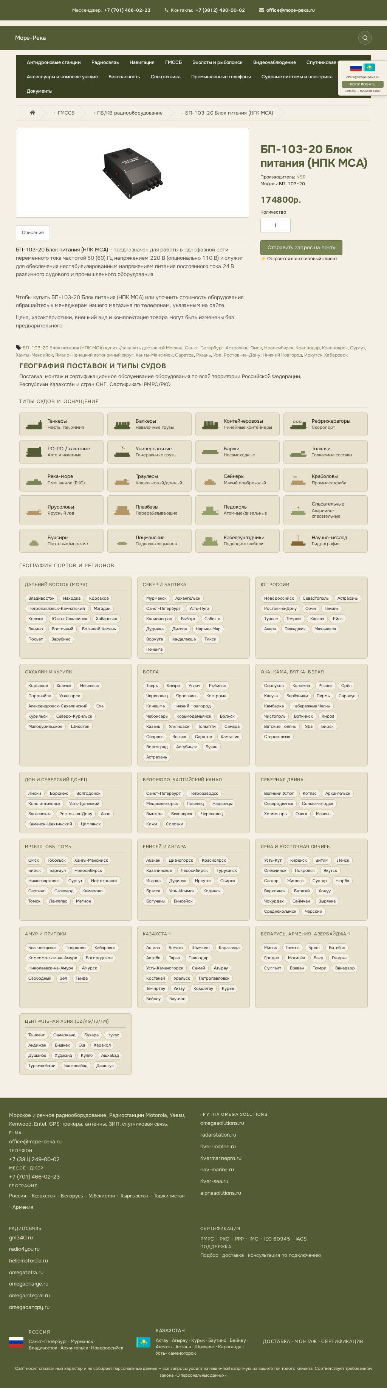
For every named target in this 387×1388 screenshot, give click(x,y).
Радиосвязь (105, 62)
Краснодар (307, 348)
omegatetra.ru (26, 1272)
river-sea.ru (214, 1181)
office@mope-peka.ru (362, 77)
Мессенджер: (111, 10)
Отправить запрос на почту (302, 247)
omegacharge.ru (28, 1283)
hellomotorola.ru (28, 1260)
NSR (301, 177)
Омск (256, 348)
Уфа (217, 355)
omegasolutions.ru (222, 1123)
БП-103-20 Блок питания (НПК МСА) (229, 113)
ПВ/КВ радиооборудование (130, 113)
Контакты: (208, 10)
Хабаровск (335, 355)
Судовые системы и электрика (297, 77)
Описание (33, 233)
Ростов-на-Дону (242, 355)
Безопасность (124, 77)
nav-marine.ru (217, 1169)
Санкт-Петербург (204, 348)
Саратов (184, 355)
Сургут (357, 348)
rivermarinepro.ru (220, 1158)
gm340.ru (21, 1237)
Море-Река (30, 38)
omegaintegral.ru (29, 1295)
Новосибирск (278, 348)
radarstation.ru (218, 1134)
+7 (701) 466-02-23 (34, 1176)
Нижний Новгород (282, 355)
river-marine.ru (218, 1146)
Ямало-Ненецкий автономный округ (94, 355)
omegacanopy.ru (29, 1307)
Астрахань (237, 348)
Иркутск (313, 355)
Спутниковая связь (329, 62)
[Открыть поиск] (365, 38)
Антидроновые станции (54, 62)
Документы (40, 91)
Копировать (363, 84)
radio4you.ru (24, 1248)
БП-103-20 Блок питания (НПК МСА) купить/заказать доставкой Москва (103, 348)
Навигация (142, 62)
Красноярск (335, 348)
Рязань (203, 355)
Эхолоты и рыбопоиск (217, 62)
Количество (273, 212)
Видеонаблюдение (274, 62)
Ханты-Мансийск (34, 355)
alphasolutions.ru (220, 1192)
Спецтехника (166, 77)
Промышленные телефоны (221, 77)
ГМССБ (173, 62)
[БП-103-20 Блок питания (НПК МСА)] (132, 173)
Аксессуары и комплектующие (62, 77)
